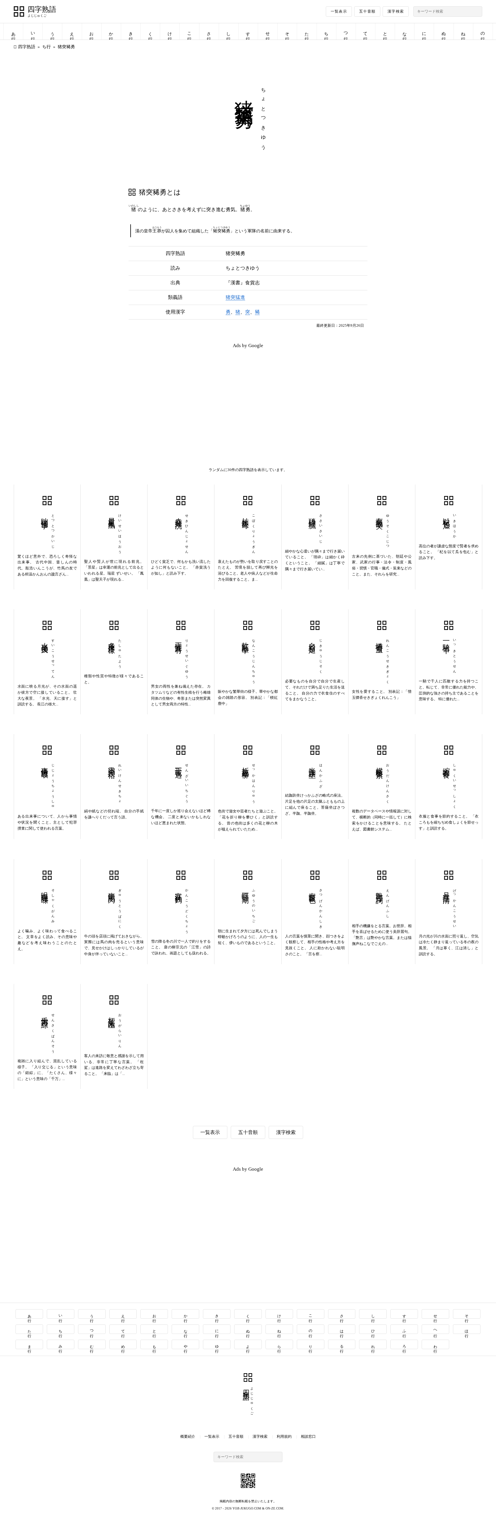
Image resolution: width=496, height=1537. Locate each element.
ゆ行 (217, 1344)
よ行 (248, 1344)
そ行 (287, 31)
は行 (342, 1329)
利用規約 (284, 1436)
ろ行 (404, 1344)
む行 (92, 1344)
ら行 (279, 1344)
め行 (123, 1344)
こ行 (189, 31)
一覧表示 (339, 11)
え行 (72, 31)
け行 (170, 31)
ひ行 (373, 1329)
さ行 (209, 31)
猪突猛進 (235, 297)
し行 (228, 31)
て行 (365, 31)
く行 (150, 31)
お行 (91, 31)
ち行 (326, 31)
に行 (424, 31)
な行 (404, 31)
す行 (248, 31)
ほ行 (467, 1329)
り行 (311, 1344)
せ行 (268, 31)
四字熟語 (42, 9)
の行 (482, 31)
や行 (185, 1344)
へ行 (435, 1329)
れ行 (373, 1344)
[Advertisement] (131, 393)
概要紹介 (187, 1436)
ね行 (463, 31)
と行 (385, 31)
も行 (154, 1344)
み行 (61, 1344)
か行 (111, 31)
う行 (52, 31)
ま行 (29, 1344)
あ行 (13, 31)
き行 (131, 31)
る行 (342, 1344)
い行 (33, 31)
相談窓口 (308, 1436)
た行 (307, 31)
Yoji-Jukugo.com (246, 1508)
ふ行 (404, 1329)
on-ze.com (274, 1508)
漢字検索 (396, 11)
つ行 (346, 31)
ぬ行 (443, 31)
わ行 (435, 1344)
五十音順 (367, 11)
